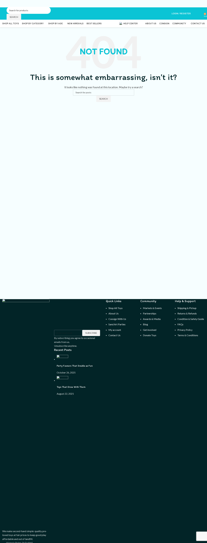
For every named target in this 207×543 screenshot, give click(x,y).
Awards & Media (152, 318)
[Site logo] (2, 13)
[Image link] (25, 413)
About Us (113, 313)
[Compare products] (200, 13)
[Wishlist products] (195, 13)
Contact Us (114, 335)
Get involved (149, 329)
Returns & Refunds (187, 313)
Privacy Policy (184, 329)
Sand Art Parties (116, 324)
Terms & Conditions (187, 335)
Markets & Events (152, 308)
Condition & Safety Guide (190, 318)
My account (114, 329)
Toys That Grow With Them (71, 386)
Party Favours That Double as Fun (75, 365)
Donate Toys (149, 335)
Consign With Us (117, 318)
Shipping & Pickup (186, 308)
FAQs (180, 324)
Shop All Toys (115, 308)
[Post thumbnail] (62, 359)
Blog (145, 324)
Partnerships (149, 313)
